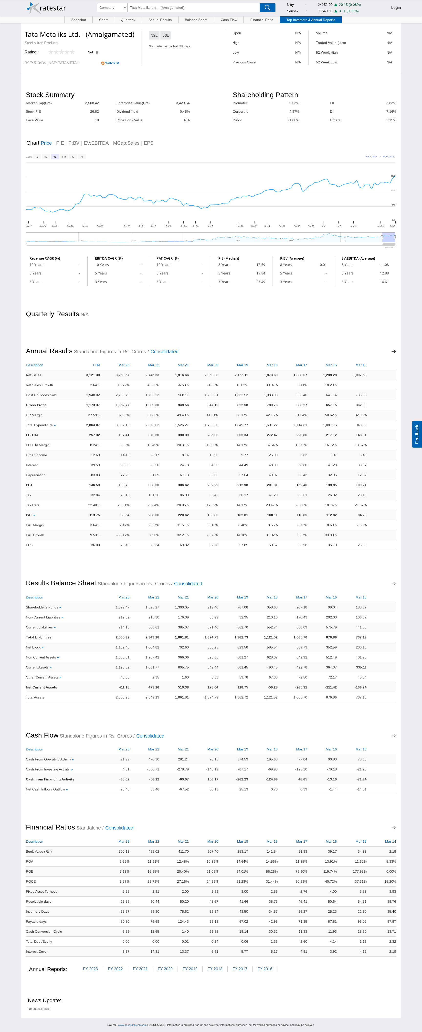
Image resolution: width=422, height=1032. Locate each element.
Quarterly (128, 20)
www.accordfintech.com (132, 1024)
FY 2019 (190, 969)
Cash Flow (229, 20)
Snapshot (78, 20)
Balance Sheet (196, 20)
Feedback (416, 434)
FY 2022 (115, 969)
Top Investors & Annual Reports (310, 20)
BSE (165, 35)
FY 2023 (90, 969)
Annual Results (160, 20)
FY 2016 (264, 969)
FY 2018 (215, 969)
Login (396, 7)
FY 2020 (165, 969)
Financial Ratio (261, 20)
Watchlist (112, 63)
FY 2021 (140, 969)
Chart (103, 20)
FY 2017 (239, 969)
